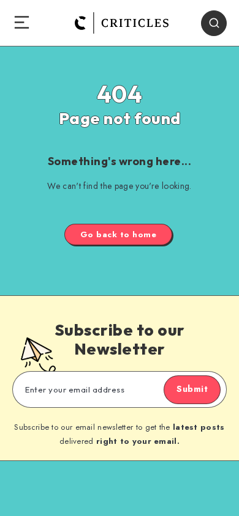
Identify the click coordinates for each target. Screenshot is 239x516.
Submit (192, 389)
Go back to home (118, 234)
